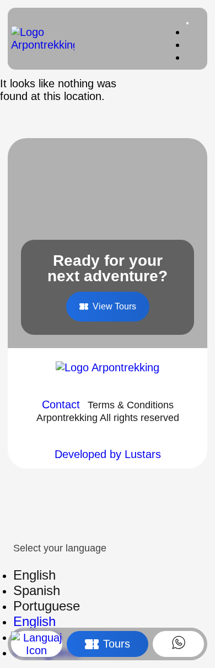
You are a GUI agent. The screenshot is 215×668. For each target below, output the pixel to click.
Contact (61, 404)
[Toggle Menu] (187, 23)
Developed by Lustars (108, 454)
